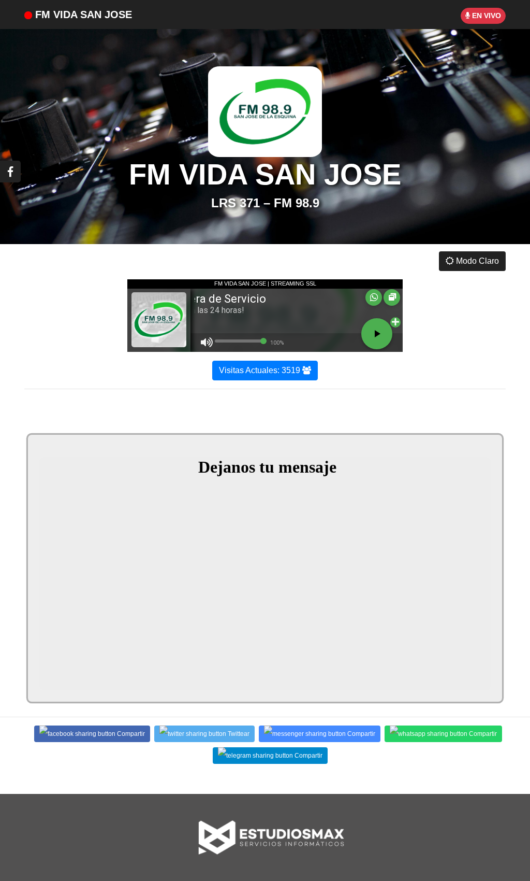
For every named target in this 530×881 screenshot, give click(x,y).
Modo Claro (476, 261)
